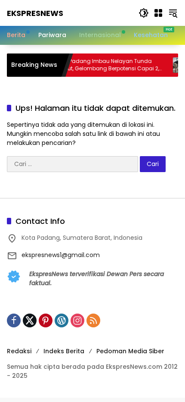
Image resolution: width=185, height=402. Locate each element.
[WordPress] (61, 320)
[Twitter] (30, 320)
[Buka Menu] (158, 13)
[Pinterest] (45, 320)
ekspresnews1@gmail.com (61, 255)
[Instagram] (77, 320)
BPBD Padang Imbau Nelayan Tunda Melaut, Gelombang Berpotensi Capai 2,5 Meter (105, 65)
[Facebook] (14, 320)
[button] (144, 13)
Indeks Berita (63, 351)
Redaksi (19, 351)
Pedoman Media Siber (130, 351)
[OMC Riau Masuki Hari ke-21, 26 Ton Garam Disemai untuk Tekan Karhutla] (177, 65)
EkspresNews (35, 13)
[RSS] (93, 320)
